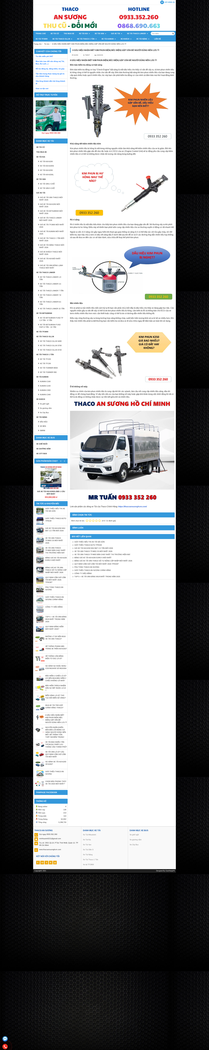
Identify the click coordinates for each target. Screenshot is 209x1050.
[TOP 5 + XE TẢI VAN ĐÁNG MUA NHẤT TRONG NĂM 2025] (40, 622)
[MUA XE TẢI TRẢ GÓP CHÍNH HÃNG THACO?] (40, 711)
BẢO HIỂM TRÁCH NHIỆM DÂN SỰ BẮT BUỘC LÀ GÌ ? (55, 688)
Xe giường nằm (46, 408)
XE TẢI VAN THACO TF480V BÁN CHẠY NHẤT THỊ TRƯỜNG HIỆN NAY (55, 550)
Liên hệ (157, 39)
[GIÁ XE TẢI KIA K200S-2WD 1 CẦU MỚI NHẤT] (51, 477)
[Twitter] (46, 862)
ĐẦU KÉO (43, 422)
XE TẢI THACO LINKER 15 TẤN (52, 309)
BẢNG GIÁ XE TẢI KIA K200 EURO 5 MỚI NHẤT (93, 558)
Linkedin (99, 55)
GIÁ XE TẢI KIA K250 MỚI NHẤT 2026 (49, 205)
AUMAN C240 (45, 386)
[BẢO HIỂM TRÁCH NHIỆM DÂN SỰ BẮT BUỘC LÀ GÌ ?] (40, 691)
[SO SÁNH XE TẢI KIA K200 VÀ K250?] (40, 767)
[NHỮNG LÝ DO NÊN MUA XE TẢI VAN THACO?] (40, 642)
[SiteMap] (55, 862)
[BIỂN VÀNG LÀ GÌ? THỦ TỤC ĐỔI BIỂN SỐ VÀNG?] (40, 701)
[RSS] (50, 862)
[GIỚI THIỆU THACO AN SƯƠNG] (40, 777)
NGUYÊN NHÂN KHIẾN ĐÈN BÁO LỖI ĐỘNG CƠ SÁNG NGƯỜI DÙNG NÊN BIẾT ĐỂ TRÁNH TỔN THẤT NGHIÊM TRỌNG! (55, 732)
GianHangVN (170, 871)
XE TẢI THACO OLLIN (61, 39)
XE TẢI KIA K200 (46, 161)
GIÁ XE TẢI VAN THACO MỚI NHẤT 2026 (51, 198)
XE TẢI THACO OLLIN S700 (51, 345)
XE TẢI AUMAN (107, 39)
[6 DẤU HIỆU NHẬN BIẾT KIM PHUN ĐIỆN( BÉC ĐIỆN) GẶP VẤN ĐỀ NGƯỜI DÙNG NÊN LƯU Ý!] (40, 720)
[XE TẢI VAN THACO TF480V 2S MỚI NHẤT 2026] (40, 543)
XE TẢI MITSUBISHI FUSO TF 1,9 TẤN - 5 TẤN (51, 319)
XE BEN (43, 426)
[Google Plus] (42, 862)
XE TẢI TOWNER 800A (49, 368)
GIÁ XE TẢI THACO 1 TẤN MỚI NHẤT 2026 (51, 239)
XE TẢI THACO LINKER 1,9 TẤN (50, 278)
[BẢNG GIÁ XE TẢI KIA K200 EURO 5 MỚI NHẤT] (40, 563)
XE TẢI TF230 (45, 363)
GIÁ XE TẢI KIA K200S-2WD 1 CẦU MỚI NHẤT (51, 492)
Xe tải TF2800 (88, 864)
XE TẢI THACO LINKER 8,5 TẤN (50, 303)
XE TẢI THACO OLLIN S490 (51, 341)
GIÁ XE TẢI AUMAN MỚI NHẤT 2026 (51, 232)
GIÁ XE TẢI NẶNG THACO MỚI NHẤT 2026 (51, 246)
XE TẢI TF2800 (42, 39)
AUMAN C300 (45, 390)
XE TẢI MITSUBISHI (44, 313)
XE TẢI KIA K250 (46, 170)
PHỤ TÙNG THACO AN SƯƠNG (86, 567)
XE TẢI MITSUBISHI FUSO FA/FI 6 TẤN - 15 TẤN (50, 326)
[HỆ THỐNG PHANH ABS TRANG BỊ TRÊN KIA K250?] (40, 652)
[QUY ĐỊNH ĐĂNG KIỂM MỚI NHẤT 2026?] (40, 632)
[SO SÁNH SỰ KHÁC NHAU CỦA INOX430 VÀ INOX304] (40, 671)
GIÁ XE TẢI (115, 33)
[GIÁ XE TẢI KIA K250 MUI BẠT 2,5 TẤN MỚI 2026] (40, 534)
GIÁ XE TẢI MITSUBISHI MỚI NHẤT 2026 (51, 212)
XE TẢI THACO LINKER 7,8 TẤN (50, 296)
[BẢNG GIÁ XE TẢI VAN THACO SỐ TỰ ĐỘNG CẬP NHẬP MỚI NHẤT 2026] (40, 573)
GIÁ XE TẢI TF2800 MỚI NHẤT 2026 (51, 226)
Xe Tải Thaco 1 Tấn (90, 859)
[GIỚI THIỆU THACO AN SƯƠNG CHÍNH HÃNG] (40, 602)
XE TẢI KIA (83, 33)
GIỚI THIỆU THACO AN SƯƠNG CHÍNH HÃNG (92, 570)
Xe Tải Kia (87, 840)
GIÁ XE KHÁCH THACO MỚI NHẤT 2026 (50, 253)
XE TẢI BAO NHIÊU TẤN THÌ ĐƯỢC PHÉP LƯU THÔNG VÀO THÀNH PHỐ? (56, 744)
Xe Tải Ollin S (88, 850)
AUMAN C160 (45, 381)
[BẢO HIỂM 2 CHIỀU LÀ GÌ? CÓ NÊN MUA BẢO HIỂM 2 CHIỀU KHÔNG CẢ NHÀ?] (40, 681)
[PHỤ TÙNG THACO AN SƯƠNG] (40, 593)
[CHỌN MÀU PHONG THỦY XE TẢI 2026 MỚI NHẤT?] (40, 787)
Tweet (87, 55)
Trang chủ (41, 33)
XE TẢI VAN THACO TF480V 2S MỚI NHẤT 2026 (54, 540)
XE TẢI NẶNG (142, 39)
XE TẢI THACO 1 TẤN (86, 39)
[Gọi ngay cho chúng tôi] (5, 1046)
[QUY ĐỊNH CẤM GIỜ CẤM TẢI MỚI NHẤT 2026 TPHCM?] (40, 583)
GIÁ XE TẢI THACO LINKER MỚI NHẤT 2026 (50, 219)
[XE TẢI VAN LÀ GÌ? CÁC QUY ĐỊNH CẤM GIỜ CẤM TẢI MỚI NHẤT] (40, 757)
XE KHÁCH (125, 39)
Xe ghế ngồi (44, 404)
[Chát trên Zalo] (5, 1039)
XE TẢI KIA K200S (47, 166)
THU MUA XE (69, 33)
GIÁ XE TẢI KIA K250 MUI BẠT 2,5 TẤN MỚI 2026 (93, 548)
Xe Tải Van (87, 845)
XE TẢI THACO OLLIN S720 (51, 350)
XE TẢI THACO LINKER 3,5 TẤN (50, 285)
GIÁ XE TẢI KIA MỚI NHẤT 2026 (50, 260)
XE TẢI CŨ (55, 33)
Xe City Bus (44, 412)
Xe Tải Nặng (88, 855)
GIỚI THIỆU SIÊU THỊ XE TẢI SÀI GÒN (89, 542)
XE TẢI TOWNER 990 (48, 372)
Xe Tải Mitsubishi (90, 835)
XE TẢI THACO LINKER (136, 33)
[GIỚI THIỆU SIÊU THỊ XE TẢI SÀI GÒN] (40, 514)
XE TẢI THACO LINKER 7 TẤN (51, 291)
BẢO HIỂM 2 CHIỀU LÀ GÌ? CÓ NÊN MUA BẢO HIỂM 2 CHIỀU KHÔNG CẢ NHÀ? (56, 678)
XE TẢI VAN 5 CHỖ (47, 188)
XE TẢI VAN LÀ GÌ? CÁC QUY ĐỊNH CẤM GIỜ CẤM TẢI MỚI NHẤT (55, 754)
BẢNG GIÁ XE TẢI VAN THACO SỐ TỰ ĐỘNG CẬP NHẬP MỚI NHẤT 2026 (56, 570)
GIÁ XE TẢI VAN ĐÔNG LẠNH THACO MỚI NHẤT (51, 266)
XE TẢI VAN (99, 33)
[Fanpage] (38, 862)
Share (75, 55)
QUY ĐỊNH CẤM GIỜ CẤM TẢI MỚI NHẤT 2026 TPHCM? (55, 579)
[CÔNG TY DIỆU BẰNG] (40, 612)
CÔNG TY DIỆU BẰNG (54, 607)
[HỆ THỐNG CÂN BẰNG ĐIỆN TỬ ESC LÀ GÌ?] (40, 661)
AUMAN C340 (45, 395)
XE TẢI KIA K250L (47, 175)
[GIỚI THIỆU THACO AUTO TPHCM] (40, 524)
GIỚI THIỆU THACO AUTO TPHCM (88, 545)
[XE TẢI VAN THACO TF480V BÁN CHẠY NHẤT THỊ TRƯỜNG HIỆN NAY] (40, 553)
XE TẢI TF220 (45, 359)
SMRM (42, 430)
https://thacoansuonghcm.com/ (132, 507)
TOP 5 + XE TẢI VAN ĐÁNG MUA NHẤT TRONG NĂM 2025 (56, 619)
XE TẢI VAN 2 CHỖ (47, 184)
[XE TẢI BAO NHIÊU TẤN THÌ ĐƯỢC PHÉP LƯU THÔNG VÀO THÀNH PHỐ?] (40, 747)
